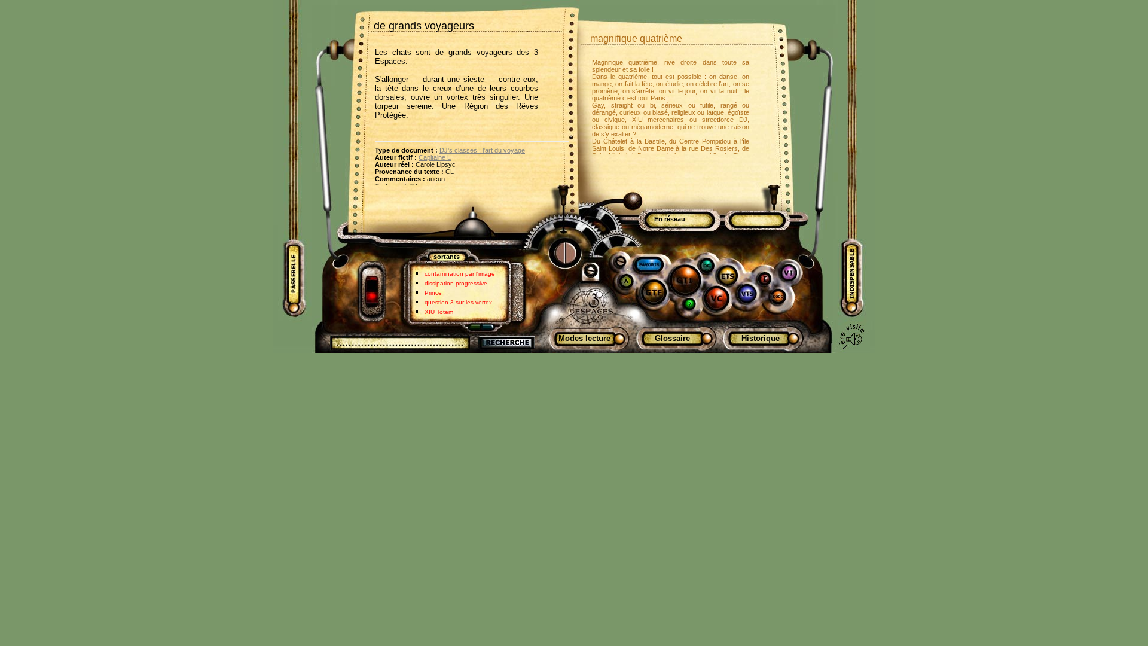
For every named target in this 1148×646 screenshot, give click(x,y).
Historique (760, 338)
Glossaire (672, 338)
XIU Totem (439, 312)
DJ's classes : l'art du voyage (482, 150)
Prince (433, 293)
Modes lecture (584, 338)
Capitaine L (435, 157)
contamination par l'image (460, 273)
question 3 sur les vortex (458, 302)
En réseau (669, 219)
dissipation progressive (456, 283)
